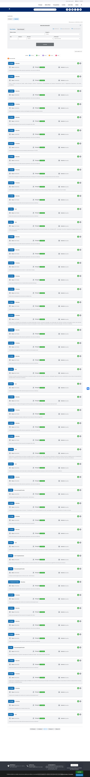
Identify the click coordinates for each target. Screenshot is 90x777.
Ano (11, 36)
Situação (29, 36)
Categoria (47, 32)
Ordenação (56, 36)
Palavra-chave (13, 32)
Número (20, 36)
